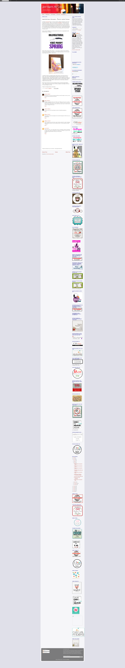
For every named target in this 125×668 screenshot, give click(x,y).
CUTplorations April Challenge (77, 478)
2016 (74, 486)
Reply (45, 97)
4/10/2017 (48, 114)
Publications (48, 14)
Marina (46, 114)
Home (43, 14)
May (75, 461)
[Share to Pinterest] (57, 88)
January (75, 484)
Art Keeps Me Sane (53, 7)
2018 (74, 457)
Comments (45, 652)
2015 (74, 487)
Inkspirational (47, 21)
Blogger (68, 659)
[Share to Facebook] (57, 88)
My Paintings (53, 14)
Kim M (79, 33)
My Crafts (58, 14)
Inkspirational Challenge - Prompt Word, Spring (78, 474)
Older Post (68, 152)
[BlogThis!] (55, 88)
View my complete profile (76, 49)
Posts (44, 650)
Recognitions (63, 14)
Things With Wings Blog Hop (78, 476)
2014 (74, 488)
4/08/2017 (48, 94)
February (75, 483)
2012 (74, 491)
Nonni (46, 100)
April (75, 462)
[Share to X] (56, 88)
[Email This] (54, 88)
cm (45, 128)
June (75, 460)
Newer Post (44, 152)
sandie (46, 94)
